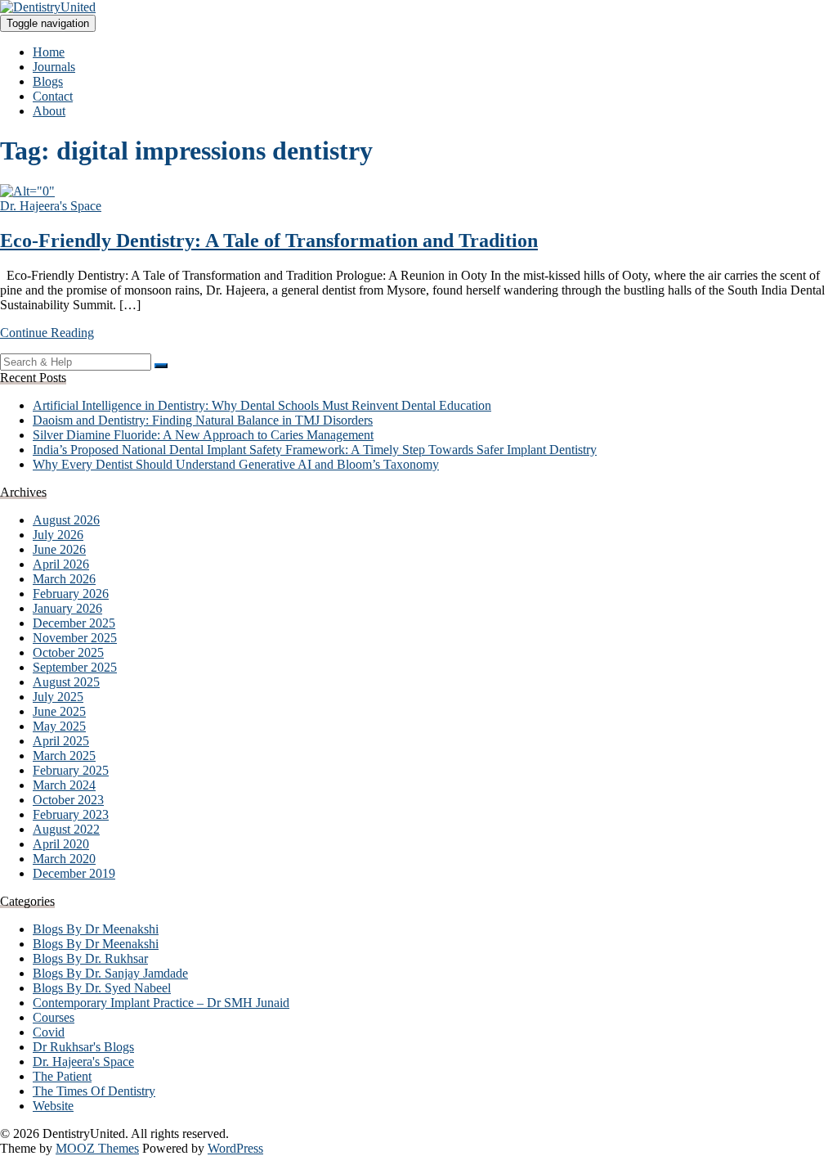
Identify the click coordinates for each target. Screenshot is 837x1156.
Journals (54, 67)
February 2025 (71, 770)
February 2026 (71, 593)
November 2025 (75, 638)
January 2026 (67, 608)
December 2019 (74, 873)
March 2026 (64, 579)
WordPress (235, 1148)
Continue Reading (47, 333)
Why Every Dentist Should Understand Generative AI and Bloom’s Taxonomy (236, 464)
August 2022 (66, 829)
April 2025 (61, 741)
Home (49, 52)
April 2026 (61, 564)
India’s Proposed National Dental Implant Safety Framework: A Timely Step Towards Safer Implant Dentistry (315, 450)
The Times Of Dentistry (94, 1091)
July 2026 (58, 535)
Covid (49, 1032)
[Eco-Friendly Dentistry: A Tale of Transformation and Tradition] (27, 191)
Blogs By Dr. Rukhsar (90, 958)
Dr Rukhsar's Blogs (83, 1047)
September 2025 (75, 667)
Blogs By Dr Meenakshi (96, 929)
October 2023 (68, 800)
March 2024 (64, 785)
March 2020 (64, 859)
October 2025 (68, 652)
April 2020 (61, 844)
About (49, 111)
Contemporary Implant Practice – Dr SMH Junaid (161, 1003)
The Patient (62, 1076)
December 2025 (74, 623)
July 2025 (58, 697)
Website (53, 1106)
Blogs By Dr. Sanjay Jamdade (110, 973)
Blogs (48, 81)
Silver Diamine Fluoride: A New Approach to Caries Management (203, 435)
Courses (53, 1017)
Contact (53, 96)
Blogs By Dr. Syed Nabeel (102, 988)
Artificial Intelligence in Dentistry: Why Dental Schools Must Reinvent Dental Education (262, 405)
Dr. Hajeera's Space (50, 206)
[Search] (161, 365)
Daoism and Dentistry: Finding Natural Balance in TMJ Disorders (203, 420)
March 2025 (64, 755)
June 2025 (59, 711)
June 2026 (59, 549)
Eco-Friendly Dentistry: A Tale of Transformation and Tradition (269, 240)
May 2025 (59, 726)
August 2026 (66, 520)
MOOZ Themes (97, 1148)
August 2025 (66, 682)
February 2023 (71, 814)
